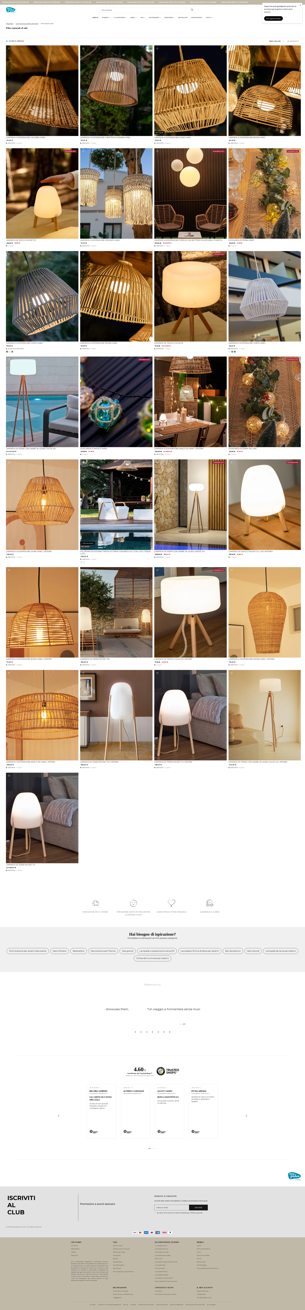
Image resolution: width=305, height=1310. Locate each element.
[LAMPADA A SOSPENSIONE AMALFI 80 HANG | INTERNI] (42, 715)
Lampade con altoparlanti (164, 1278)
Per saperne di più (273, 18)
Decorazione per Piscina (103, 951)
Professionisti (201, 1294)
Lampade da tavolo (161, 1249)
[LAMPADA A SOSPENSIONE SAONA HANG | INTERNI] (265, 612)
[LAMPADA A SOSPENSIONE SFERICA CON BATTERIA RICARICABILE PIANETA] (190, 193)
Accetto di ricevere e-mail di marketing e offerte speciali (179, 1213)
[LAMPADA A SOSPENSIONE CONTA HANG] (42, 296)
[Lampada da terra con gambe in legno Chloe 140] (42, 402)
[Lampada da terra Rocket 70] (42, 818)
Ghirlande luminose (161, 1252)
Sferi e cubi (158, 1258)
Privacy (125, 1304)
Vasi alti (115, 1258)
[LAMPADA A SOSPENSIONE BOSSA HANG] (265, 90)
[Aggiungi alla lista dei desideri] (9, 48)
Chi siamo (74, 1245)
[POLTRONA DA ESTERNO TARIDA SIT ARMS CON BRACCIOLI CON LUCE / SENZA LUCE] (116, 504)
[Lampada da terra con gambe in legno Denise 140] (190, 504)
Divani (199, 1258)
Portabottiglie (201, 1265)
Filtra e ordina (16, 41)
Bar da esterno (233, 951)
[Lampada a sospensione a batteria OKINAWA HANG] (116, 90)
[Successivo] (246, 1115)
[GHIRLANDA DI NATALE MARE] (116, 402)
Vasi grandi (127, 951)
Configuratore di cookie (146, 1304)
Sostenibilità (75, 1249)
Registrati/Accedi (202, 1291)
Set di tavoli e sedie (203, 1255)
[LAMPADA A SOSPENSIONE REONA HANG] (116, 296)
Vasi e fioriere (59, 951)
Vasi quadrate (117, 1262)
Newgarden (9, 23)
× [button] (300, 4)
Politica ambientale (176, 1304)
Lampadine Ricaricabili (163, 1255)
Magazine (74, 1255)
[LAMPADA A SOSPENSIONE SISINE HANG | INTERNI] (42, 504)
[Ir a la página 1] (149, 1148)
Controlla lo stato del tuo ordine (165, 1294)
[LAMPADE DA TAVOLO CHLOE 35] (190, 296)
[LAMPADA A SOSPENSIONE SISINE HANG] (190, 90)
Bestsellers (78, 951)
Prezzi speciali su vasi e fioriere (123, 1271)
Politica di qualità (162, 1304)
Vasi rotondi (253, 951)
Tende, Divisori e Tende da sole (123, 1294)
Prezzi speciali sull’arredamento (208, 1268)
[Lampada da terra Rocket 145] (116, 612)
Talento (73, 1252)
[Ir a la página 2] (152, 1148)
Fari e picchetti (160, 1268)
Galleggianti (117, 1297)
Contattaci (158, 1291)
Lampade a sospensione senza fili (157, 951)
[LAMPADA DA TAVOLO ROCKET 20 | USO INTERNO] (265, 504)
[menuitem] (95, 17)
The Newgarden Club (204, 1297)
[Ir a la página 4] (156, 1148)
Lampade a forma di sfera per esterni (200, 951)
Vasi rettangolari (118, 1265)
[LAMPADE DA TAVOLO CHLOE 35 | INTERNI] (190, 612)
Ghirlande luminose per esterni (152, 958)
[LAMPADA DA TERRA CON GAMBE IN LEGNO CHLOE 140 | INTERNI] (265, 715)
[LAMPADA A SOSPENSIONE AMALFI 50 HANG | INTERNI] (190, 402)
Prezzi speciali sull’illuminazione (166, 1281)
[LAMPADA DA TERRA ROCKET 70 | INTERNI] (190, 715)
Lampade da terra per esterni (281, 951)
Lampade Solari (160, 1265)
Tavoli (199, 1252)
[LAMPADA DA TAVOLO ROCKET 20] (42, 193)
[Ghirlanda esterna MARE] (265, 193)
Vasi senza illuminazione (121, 1249)
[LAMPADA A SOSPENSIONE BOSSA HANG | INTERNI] (42, 612)
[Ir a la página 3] (154, 1148)
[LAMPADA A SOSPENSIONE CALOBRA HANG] (42, 90)
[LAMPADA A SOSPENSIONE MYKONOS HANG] (116, 193)
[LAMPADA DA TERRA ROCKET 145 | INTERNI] (116, 715)
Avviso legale (211, 1304)
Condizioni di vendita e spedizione (109, 1304)
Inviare (198, 1207)
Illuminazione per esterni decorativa (27, 23)
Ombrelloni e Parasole (120, 1291)
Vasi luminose (117, 1245)
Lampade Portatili (161, 1271)
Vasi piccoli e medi (119, 1252)
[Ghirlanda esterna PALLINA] (265, 402)
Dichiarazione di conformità (195, 1304)
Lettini (199, 1245)
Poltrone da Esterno (203, 1249)
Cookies (133, 1304)
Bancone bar (201, 1262)
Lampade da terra (161, 1245)
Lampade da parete (161, 1275)
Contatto (92, 1304)
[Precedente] (58, 1115)
